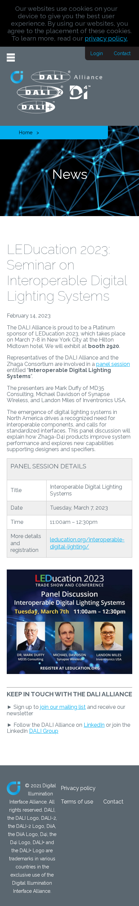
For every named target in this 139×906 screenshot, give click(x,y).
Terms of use (77, 801)
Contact (122, 53)
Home (25, 132)
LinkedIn (94, 725)
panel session (113, 364)
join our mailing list (63, 707)
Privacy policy (78, 788)
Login (96, 53)
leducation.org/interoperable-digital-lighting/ (87, 543)
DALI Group (43, 731)
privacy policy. (106, 38)
